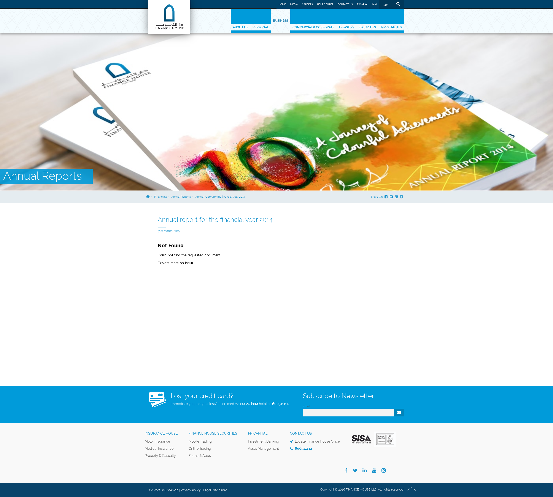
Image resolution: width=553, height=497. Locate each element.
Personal (261, 27)
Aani (374, 4)
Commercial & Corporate (313, 27)
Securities (367, 27)
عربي (385, 4)
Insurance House (161, 433)
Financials (160, 196)
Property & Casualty (160, 456)
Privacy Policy (191, 490)
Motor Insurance (157, 441)
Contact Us (345, 4)
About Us (240, 27)
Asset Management (263, 448)
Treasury (346, 27)
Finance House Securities (213, 433)
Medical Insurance (159, 448)
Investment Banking (263, 441)
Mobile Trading (200, 441)
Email (306, 406)
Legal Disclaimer (215, 490)
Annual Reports (181, 196)
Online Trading (200, 448)
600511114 (280, 404)
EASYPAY (362, 4)
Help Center (325, 4)
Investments (391, 27)
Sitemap (172, 490)
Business (280, 20)
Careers (307, 4)
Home (282, 4)
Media (294, 4)
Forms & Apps (200, 456)
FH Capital (257, 433)
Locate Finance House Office (317, 441)
